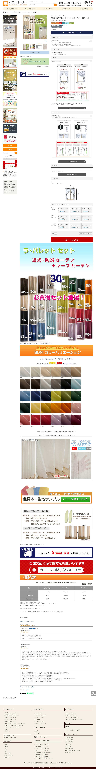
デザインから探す (39, 727)
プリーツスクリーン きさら (73, 730)
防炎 (6, 749)
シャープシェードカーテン (42, 748)
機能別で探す (8, 741)
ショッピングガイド (71, 734)
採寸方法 (68, 744)
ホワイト (38, 719)
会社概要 (30, 762)
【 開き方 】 (55, 57)
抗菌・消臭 (8, 753)
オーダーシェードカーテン (42, 740)
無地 (37, 731)
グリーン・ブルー (40, 717)
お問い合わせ (69, 752)
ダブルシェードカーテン (42, 746)
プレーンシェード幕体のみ (42, 756)
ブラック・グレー (40, 721)
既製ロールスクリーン (41, 737)
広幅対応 (7, 757)
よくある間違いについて (72, 108)
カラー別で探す (39, 709)
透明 (6, 751)
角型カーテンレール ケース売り (74, 719)
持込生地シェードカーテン (42, 754)
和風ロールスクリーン (10, 717)
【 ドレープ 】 (56, 37)
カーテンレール (69, 709)
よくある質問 (69, 739)
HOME (4, 12)
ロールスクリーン (12, 8)
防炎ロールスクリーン (10, 719)
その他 (67, 726)
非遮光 (6, 746)
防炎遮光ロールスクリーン (12, 713)
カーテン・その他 (48, 8)
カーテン (9, 12)
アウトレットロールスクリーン (13, 727)
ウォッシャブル (9, 755)
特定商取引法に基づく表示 (73, 750)
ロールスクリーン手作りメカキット (14, 725)
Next (45, 27)
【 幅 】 (55, 165)
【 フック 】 (55, 112)
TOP (25, 762)
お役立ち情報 (69, 737)
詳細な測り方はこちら (72, 174)
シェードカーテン (30, 8)
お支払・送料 (69, 748)
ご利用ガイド (66, 8)
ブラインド (68, 723)
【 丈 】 (55, 178)
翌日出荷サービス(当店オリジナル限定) (10, 736)
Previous (24, 27)
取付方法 (68, 746)
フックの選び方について (72, 161)
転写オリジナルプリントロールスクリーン (15, 723)
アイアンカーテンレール (72, 717)
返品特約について (24, 617)
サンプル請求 (69, 742)
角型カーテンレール (71, 715)
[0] (90, 5)
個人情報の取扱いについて (65, 762)
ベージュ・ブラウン (41, 723)
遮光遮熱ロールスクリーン (12, 715)
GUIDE (10, 145)
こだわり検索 (84, 8)
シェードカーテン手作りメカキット (45, 758)
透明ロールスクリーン (10, 721)
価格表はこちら (35, 52)
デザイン (38, 733)
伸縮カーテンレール (71, 713)
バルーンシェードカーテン (42, 750)
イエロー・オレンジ (41, 715)
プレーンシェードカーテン (42, 744)
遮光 (6, 744)
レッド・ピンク (40, 713)
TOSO (6, 729)
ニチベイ (7, 731)
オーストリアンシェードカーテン (44, 752)
